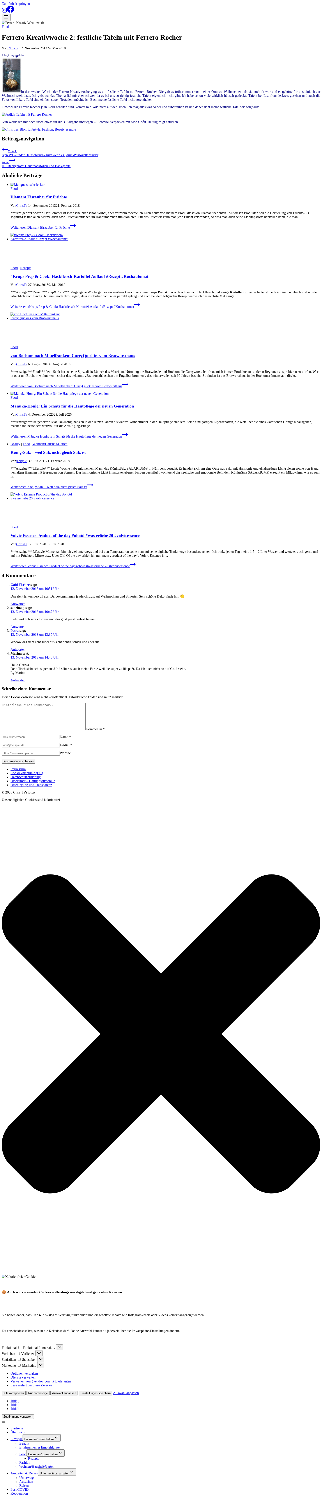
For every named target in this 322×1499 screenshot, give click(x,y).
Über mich (18, 1432)
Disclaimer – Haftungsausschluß (33, 781)
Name (65, 737)
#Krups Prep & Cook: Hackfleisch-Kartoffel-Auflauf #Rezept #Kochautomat (79, 276)
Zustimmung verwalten (18, 1416)
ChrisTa (12, 48)
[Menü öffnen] (6, 17)
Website (65, 753)
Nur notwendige (38, 1393)
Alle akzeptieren (14, 1393)
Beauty (15, 444)
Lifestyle (17, 1439)
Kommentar (95, 729)
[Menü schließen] (3, 1422)
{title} (15, 1401)
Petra (15, 630)
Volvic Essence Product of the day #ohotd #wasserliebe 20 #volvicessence (75, 535)
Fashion (24, 1462)
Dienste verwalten (23, 1377)
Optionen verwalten (24, 1373)
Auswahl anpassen (64, 1393)
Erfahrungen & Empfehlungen (40, 1447)
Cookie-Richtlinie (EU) (27, 773)
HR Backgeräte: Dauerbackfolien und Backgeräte (36, 164)
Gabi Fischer (20, 585)
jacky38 (21, 461)
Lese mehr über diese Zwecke (31, 1385)
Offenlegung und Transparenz (31, 785)
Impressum (18, 769)
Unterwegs (26, 1477)
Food (5, 27)
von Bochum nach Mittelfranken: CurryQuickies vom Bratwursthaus (73, 355)
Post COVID (20, 1489)
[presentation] (165, 185)
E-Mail (66, 745)
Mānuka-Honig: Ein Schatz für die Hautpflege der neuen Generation (72, 406)
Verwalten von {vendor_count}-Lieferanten (41, 1381)
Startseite (17, 1428)
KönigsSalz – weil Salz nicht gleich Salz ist (48, 452)
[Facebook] (10, 11)
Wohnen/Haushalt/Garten (49, 444)
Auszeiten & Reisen (24, 1473)
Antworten (18, 604)
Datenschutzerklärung (26, 777)
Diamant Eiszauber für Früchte (39, 197)
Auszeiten (26, 1481)
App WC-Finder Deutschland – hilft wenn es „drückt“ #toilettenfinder (50, 153)
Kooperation (19, 1493)
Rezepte (25, 268)
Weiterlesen (40, 227)
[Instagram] (4, 11)
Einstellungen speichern (95, 1393)
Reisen (24, 1485)
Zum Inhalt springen (16, 3)
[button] (161, 1034)
